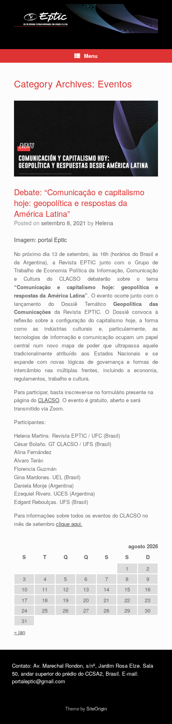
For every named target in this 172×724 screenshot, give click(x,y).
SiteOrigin (96, 708)
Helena (104, 223)
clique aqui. (69, 524)
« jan (19, 632)
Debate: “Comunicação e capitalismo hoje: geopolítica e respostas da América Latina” (79, 202)
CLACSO (48, 400)
